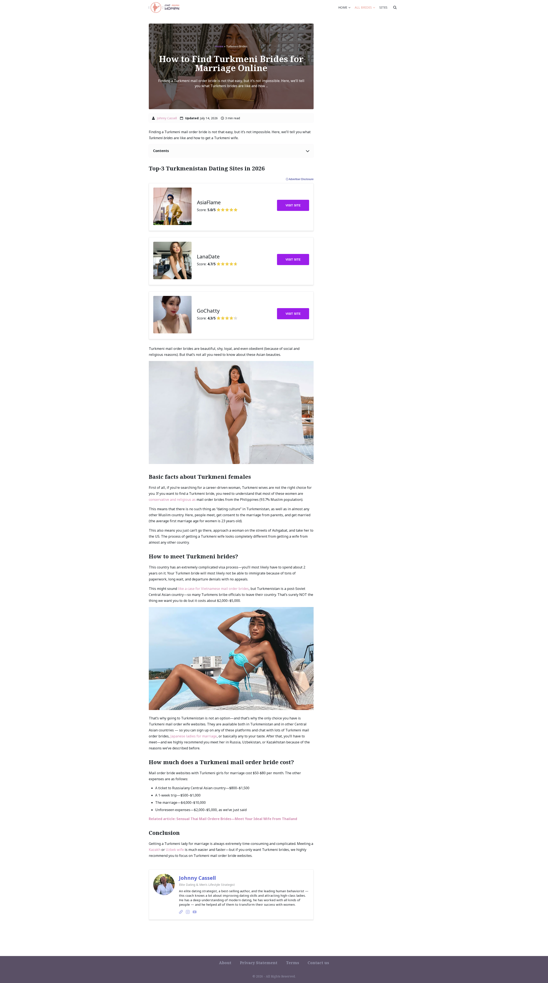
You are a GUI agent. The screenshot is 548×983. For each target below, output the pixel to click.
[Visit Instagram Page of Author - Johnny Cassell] (188, 912)
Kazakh (155, 849)
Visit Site (293, 205)
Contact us (318, 962)
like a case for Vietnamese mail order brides (213, 588)
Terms (292, 962)
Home (342, 7)
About (225, 962)
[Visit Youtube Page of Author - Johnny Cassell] (195, 912)
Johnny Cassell (167, 118)
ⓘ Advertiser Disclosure (300, 179)
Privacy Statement (258, 962)
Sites (383, 7)
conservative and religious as (172, 499)
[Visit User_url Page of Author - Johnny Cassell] (181, 912)
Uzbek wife (175, 849)
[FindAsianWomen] (164, 7)
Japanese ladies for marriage (193, 736)
